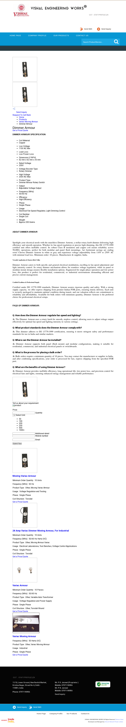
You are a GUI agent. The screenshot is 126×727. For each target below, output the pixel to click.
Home (21, 117)
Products (23, 119)
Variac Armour (20, 585)
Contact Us (82, 35)
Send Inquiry (21, 112)
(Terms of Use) (119, 719)
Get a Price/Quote (20, 130)
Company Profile (37, 35)
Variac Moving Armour (28, 121)
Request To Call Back (22, 115)
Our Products (61, 35)
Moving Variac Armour (24, 476)
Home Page (15, 35)
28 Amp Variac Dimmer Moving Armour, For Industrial (41, 530)
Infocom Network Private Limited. (114, 721)
